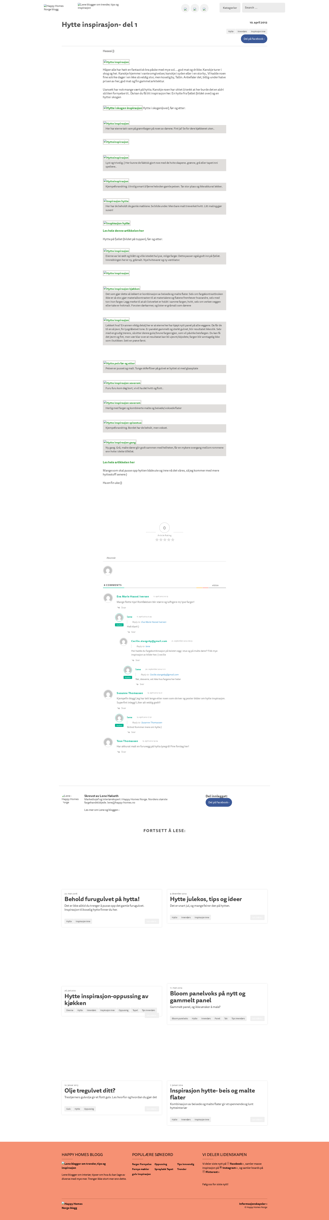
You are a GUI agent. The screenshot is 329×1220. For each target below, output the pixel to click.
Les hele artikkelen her (119, 462)
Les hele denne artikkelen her (123, 230)
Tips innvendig (185, 1164)
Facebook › (236, 1164)
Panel (217, 1018)
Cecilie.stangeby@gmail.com (164, 674)
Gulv (68, 1109)
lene (147, 646)
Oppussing (124, 1010)
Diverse (69, 1010)
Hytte (231, 31)
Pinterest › (212, 1172)
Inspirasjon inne (258, 31)
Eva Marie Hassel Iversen (153, 622)
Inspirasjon (144, 1174)
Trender (181, 1169)
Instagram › (229, 1168)
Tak (226, 1018)
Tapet (135, 1010)
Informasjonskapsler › (253, 1204)
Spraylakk (160, 1169)
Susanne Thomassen (151, 722)
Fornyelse (145, 1164)
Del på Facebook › (254, 38)
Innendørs (242, 31)
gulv (134, 1174)
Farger (135, 1164)
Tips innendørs (148, 1010)
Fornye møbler (140, 1169)
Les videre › (152, 921)
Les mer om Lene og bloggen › (101, 810)
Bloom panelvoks (180, 1018)
